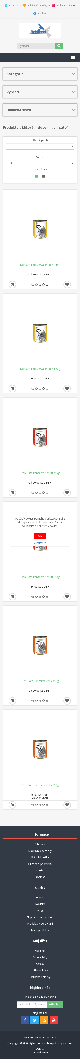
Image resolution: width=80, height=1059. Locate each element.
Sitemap (40, 844)
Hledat (40, 897)
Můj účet (40, 951)
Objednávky (40, 957)
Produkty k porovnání (40, 923)
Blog (40, 910)
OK (40, 536)
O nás (40, 870)
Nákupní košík (40, 970)
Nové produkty (40, 930)
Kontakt (40, 877)
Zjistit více (40, 543)
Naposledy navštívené (40, 917)
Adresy (40, 964)
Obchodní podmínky (40, 864)
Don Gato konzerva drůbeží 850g (40, 369)
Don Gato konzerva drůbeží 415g (40, 264)
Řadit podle (41, 140)
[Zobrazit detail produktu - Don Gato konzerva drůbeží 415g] (40, 226)
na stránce (40, 169)
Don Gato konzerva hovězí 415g (40, 473)
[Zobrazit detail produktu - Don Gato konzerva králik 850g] (40, 747)
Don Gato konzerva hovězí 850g (40, 577)
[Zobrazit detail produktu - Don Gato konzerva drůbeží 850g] (40, 330)
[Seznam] (43, 177)
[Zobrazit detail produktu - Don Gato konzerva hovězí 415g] (40, 434)
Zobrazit (41, 157)
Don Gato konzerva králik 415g (40, 681)
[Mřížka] (36, 177)
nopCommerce (48, 1037)
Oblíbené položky (40, 977)
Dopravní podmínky (40, 851)
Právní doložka (40, 857)
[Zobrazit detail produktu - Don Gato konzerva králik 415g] (40, 642)
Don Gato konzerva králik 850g (40, 785)
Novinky (40, 904)
